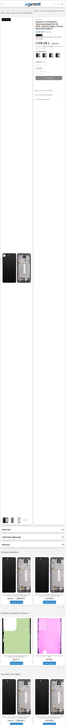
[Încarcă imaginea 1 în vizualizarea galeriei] (5, 520)
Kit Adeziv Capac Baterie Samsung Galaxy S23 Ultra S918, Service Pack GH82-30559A (16, 656)
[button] (54, 4)
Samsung (39, 19)
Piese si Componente (13, 11)
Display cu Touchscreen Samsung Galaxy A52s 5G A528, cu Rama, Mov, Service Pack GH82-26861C (50, 595)
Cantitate (39, 68)
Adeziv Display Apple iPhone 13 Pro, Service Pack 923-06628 (49, 656)
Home (2, 11)
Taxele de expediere (48, 46)
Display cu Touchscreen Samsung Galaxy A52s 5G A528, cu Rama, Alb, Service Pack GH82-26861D (17, 595)
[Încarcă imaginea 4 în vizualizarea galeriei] (26, 520)
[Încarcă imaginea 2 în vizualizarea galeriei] (12, 520)
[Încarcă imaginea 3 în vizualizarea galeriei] (19, 520)
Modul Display (26, 11)
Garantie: (39, 62)
